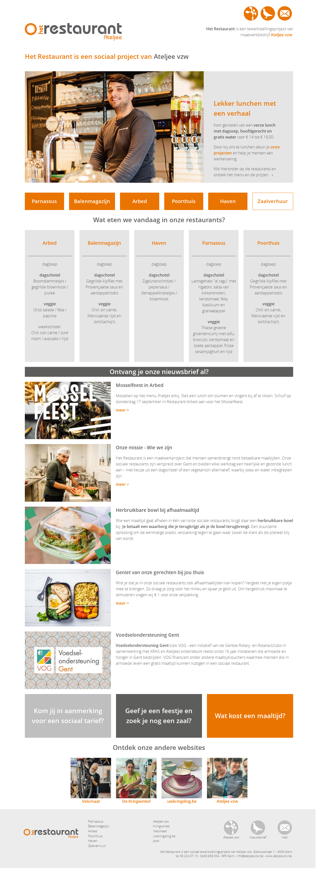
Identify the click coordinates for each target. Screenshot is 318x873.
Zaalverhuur (273, 201)
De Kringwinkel (136, 801)
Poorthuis (184, 201)
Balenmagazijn (92, 201)
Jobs (156, 840)
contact (285, 13)
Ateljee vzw (251, 13)
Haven (228, 201)
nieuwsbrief (268, 13)
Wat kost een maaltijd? (250, 715)
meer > (122, 410)
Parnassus (44, 201)
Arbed (139, 201)
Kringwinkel (161, 826)
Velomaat (91, 801)
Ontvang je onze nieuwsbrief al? (159, 371)
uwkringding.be (182, 801)
